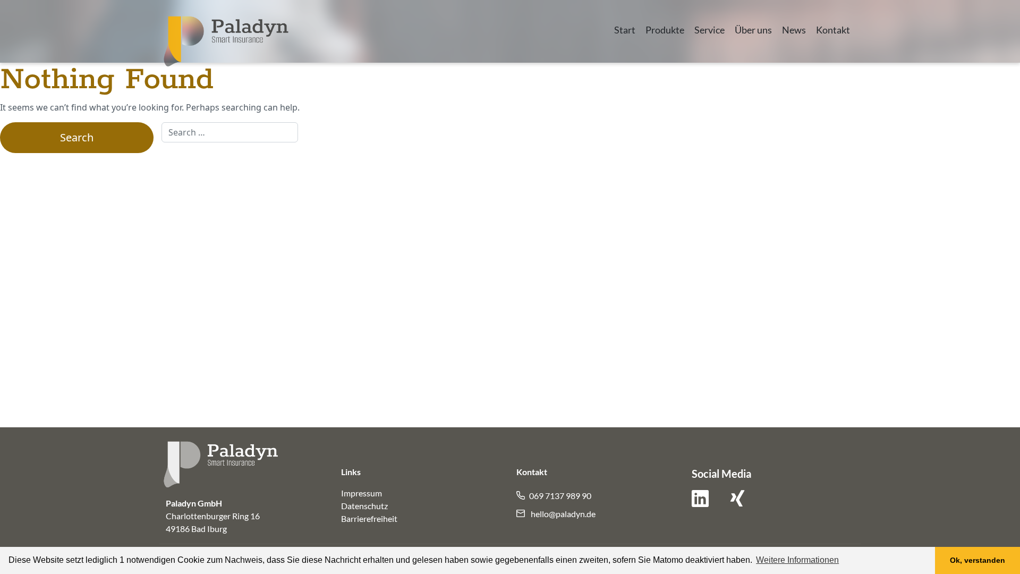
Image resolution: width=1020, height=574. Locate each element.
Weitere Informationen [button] (797, 559)
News (794, 30)
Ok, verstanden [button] (977, 560)
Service (709, 30)
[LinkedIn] (700, 502)
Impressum (361, 493)
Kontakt (833, 30)
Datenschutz (364, 506)
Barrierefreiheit (369, 518)
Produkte (664, 30)
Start (624, 30)
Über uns (753, 30)
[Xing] (737, 502)
